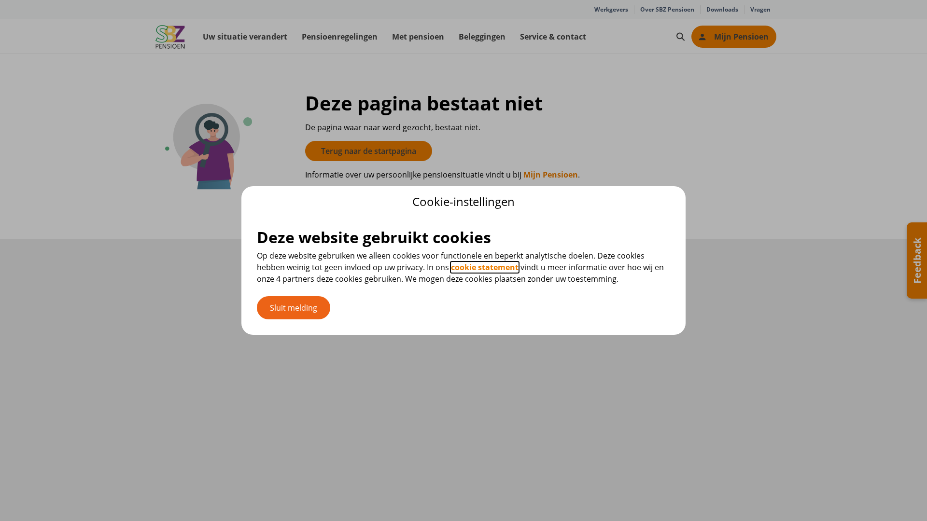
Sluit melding (293, 307)
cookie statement (485, 267)
